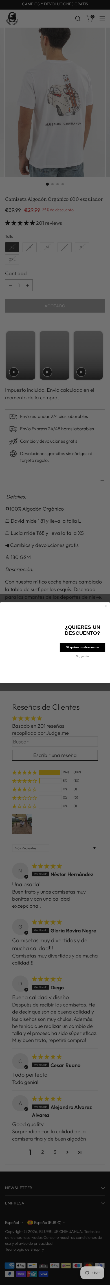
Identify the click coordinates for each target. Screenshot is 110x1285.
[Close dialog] (106, 606)
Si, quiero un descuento (82, 647)
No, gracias (82, 656)
